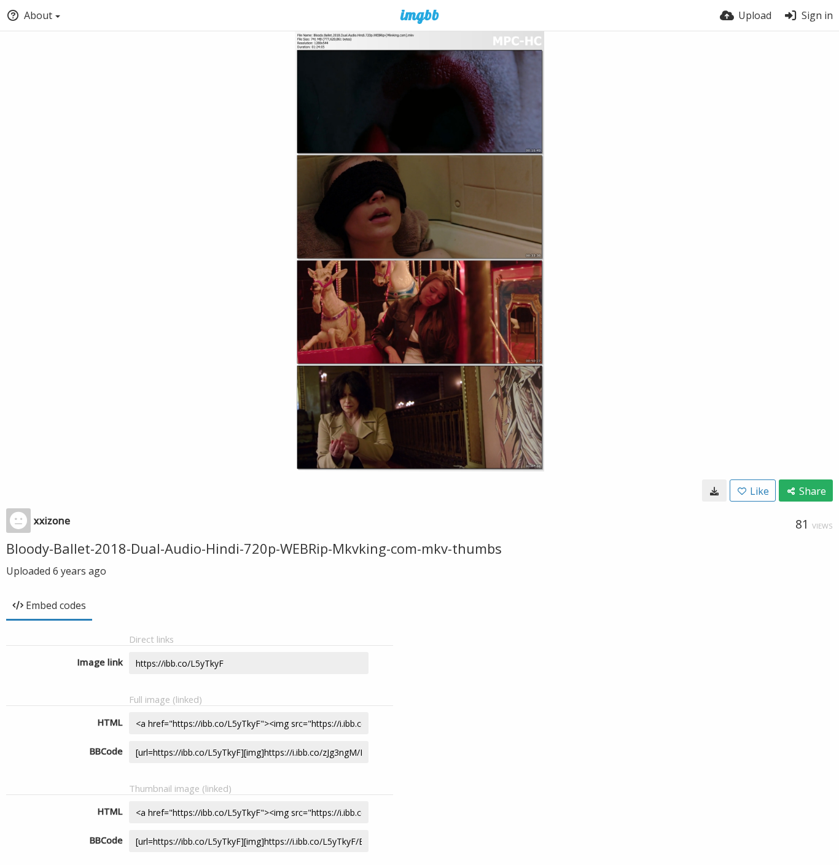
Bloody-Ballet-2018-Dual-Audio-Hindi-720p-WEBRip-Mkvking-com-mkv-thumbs (254, 548)
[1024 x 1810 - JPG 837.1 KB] (714, 490)
